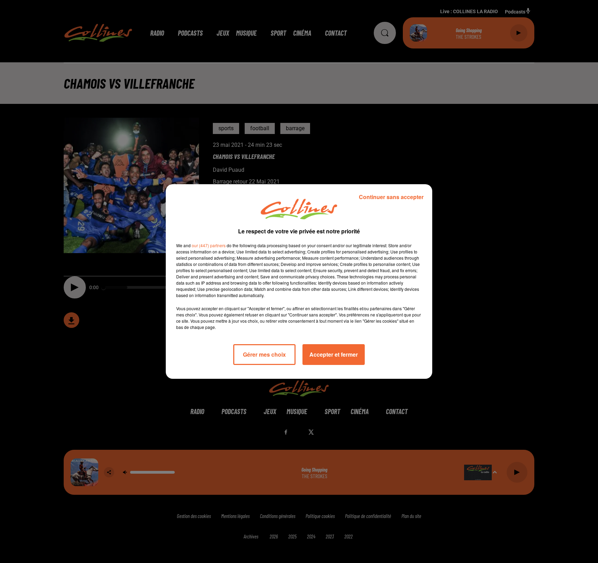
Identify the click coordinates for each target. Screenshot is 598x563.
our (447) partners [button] (209, 245)
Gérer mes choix (264, 354)
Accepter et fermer (333, 354)
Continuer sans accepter (391, 197)
